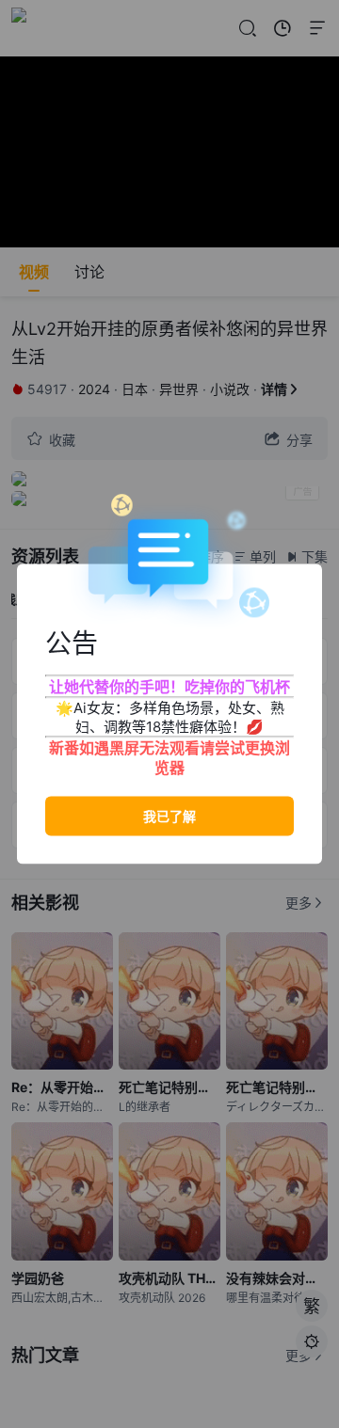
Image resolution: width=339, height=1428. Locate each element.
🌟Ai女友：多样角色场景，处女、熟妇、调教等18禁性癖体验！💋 (170, 717)
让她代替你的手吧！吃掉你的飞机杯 (169, 686)
